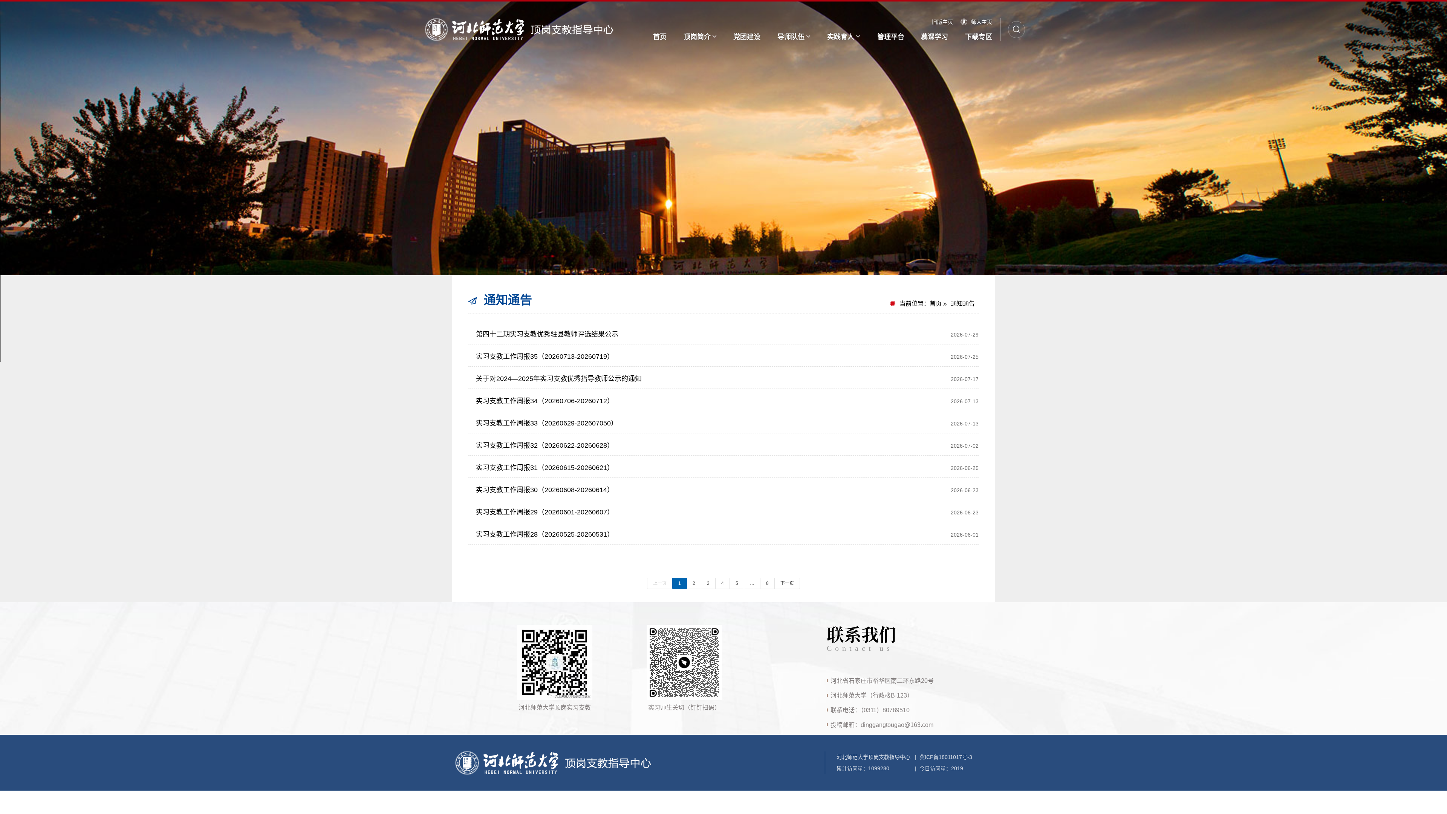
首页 (936, 303)
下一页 (787, 583)
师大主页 (981, 22)
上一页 (660, 583)
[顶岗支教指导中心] (518, 29)
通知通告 (963, 303)
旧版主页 (942, 22)
